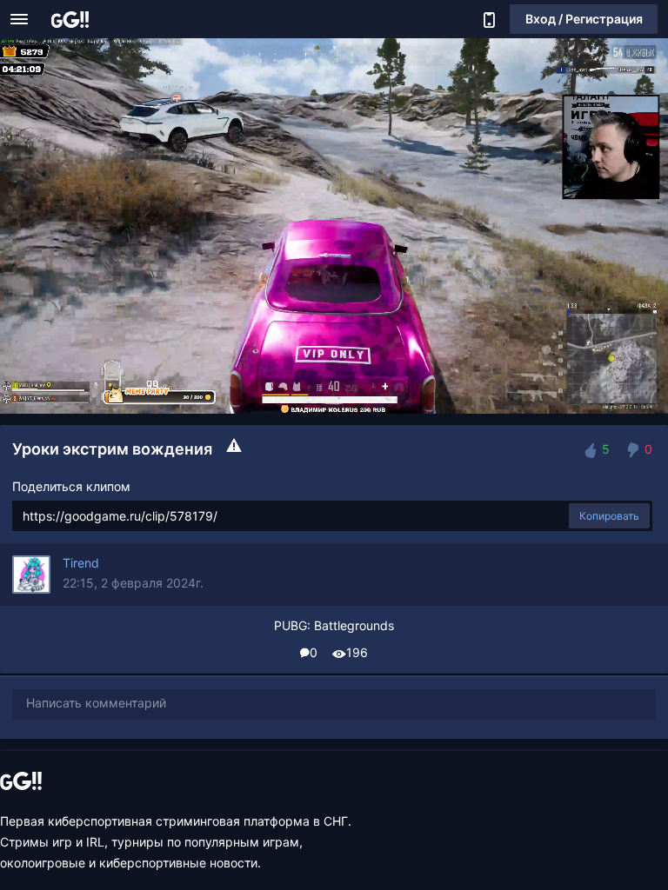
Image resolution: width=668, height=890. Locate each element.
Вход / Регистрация (584, 18)
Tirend (81, 562)
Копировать (609, 515)
